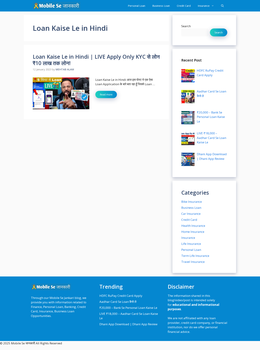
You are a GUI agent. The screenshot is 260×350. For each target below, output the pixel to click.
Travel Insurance (193, 262)
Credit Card (184, 5)
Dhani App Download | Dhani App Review (128, 324)
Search (186, 26)
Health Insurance (193, 226)
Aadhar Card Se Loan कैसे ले (117, 302)
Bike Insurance (191, 202)
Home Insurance (192, 232)
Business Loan (161, 5)
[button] (222, 5)
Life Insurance (191, 244)
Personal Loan (136, 5)
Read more (106, 94)
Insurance (204, 5)
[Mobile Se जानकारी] (56, 5)
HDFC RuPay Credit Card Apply (120, 296)
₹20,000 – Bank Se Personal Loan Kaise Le (128, 308)
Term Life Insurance (195, 256)
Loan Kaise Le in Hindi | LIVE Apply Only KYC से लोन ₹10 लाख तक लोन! (96, 60)
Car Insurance (191, 214)
